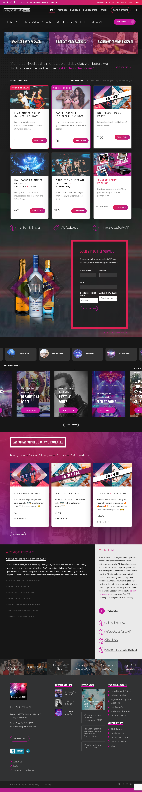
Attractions (109, 2)
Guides (136, 2)
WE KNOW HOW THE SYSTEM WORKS (23, 581)
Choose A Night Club (88, 294)
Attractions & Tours (120, 737)
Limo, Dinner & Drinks (121, 691)
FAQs (15, 766)
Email (83, 282)
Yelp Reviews (122, 67)
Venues (104, 10)
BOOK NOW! (26, 2)
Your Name (85, 270)
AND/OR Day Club (108, 293)
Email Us (53, 2)
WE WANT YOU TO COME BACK (20, 616)
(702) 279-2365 (27, 723)
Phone (102, 270)
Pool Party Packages (104, 80)
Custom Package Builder (121, 649)
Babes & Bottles (118, 695)
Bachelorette (90, 10)
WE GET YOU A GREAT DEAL (19, 587)
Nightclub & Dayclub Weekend (121, 701)
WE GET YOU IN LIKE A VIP (18, 599)
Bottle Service (120, 10)
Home (52, 10)
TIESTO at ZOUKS (65, 399)
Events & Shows (121, 2)
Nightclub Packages (123, 80)
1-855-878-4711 (39, 2)
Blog (130, 2)
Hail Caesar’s (117, 707)
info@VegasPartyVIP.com (25, 726)
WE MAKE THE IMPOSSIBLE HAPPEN (23, 605)
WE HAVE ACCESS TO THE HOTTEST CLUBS (26, 559)
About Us (17, 762)
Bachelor (75, 10)
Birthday (62, 10)
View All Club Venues (114, 332)
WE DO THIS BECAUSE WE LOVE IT (22, 610)
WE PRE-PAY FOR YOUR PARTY (20, 593)
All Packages (69, 227)
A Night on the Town (120, 711)
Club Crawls (100, 2)
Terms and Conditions (23, 770)
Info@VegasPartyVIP (116, 227)
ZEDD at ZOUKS (106, 401)
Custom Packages (119, 716)
